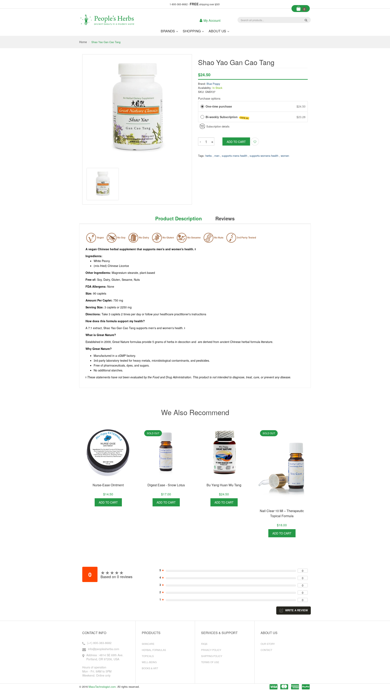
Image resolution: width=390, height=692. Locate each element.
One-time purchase (219, 106)
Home (83, 42)
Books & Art (150, 668)
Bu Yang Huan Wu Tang (224, 485)
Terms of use (210, 662)
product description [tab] (178, 218)
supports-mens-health (234, 156)
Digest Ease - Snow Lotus (166, 485)
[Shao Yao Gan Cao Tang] (103, 184)
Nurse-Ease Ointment (108, 485)
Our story (268, 643)
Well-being (149, 662)
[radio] (202, 106)
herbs (208, 156)
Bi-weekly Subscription (227, 117)
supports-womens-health (264, 156)
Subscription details (218, 126)
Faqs (204, 643)
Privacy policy (211, 650)
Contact (266, 650)
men (216, 156)
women (285, 156)
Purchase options (209, 98)
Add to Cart (108, 502)
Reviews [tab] (225, 218)
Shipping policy (211, 656)
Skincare (148, 643)
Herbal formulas (154, 650)
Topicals (148, 656)
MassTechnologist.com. (103, 687)
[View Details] (126, 502)
